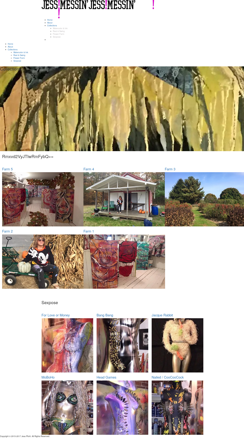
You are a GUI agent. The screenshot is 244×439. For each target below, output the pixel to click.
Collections (52, 25)
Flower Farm (58, 33)
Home (50, 19)
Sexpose (57, 36)
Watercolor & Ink (60, 28)
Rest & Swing (59, 31)
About (49, 22)
